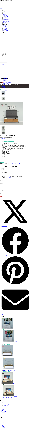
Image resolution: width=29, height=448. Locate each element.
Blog (2, 420)
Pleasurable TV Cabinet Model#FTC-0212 (9, 370)
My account (3, 419)
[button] (0, 101)
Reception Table (5, 68)
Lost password (3, 412)
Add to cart (1, 82)
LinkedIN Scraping (8, 177)
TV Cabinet (8, 163)
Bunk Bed (4, 89)
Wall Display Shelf (5, 83)
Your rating (1, 183)
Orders (2, 408)
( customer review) (2, 138)
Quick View (14, 328)
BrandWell (7, 178)
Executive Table (5, 65)
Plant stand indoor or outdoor (7, 82)
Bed (2, 88)
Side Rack (4, 66)
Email (1, 193)
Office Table (3, 64)
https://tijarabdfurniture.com (7, 405)
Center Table (5, 101)
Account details (4, 411)
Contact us (3, 422)
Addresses (3, 410)
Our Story (3, 421)
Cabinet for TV (13, 163)
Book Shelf (4, 79)
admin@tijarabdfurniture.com (3, 0)
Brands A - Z (3, 427)
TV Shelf (20, 163)
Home (2, 63)
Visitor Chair (4, 77)
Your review (1, 190)
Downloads (3, 409)
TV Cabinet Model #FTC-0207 (7, 397)
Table (2, 425)
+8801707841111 (10, 0)
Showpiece (3, 426)
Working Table (5, 67)
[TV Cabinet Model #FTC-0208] (3, 100)
